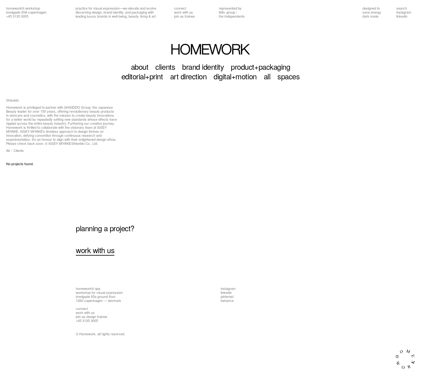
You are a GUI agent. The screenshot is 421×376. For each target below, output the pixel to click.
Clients (165, 66)
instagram (403, 12)
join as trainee (184, 16)
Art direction (188, 76)
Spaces (288, 76)
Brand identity (203, 66)
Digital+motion (235, 76)
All (267, 76)
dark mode (370, 16)
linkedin (401, 16)
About (140, 66)
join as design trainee (91, 316)
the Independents (232, 16)
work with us (183, 12)
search (401, 8)
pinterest (227, 296)
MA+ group (227, 12)
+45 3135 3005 (17, 16)
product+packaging (260, 66)
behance (227, 300)
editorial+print (142, 76)
